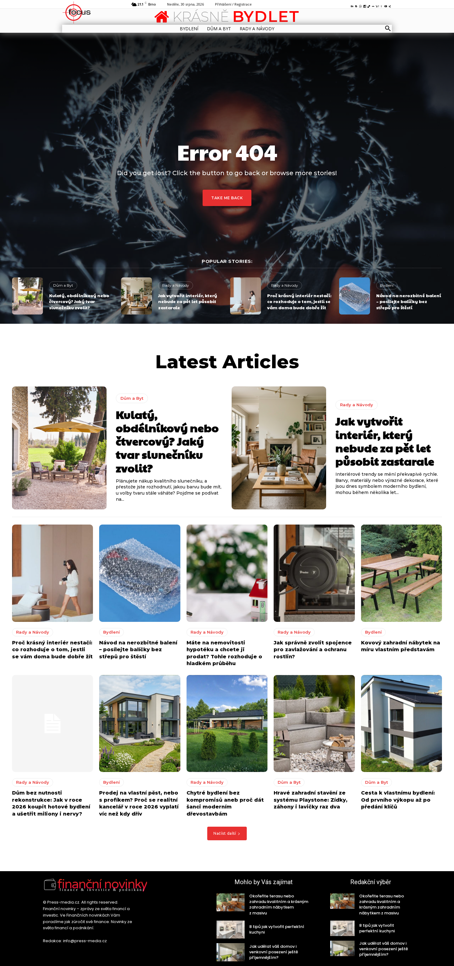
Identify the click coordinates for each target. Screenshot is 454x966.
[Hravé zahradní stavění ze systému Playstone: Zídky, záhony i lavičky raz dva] (314, 723)
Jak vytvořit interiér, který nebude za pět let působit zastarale (187, 301)
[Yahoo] (377, 5)
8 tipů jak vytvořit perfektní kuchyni (276, 929)
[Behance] (352, 5)
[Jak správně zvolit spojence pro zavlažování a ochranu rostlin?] (314, 573)
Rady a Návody (175, 285)
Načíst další (224, 833)
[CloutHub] (360, 5)
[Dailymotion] (365, 5)
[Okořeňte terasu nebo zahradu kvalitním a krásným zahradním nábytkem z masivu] (230, 902)
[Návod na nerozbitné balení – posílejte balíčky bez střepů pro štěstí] (354, 295)
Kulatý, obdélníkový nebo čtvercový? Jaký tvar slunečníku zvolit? (79, 301)
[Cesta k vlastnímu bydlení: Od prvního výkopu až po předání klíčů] (401, 723)
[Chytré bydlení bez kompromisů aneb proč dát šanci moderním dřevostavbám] (227, 723)
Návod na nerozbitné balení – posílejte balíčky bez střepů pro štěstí (408, 301)
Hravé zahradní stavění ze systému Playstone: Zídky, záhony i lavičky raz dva (310, 800)
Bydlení (386, 285)
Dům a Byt (63, 285)
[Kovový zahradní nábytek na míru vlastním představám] (401, 573)
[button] (388, 29)
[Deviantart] (373, 5)
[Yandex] (381, 5)
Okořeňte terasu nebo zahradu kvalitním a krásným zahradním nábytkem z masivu (278, 904)
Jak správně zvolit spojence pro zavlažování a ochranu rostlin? (313, 650)
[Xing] (390, 5)
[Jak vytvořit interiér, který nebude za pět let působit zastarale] (136, 295)
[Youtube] (386, 5)
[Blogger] (356, 5)
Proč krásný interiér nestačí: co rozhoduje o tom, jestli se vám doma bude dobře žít (299, 301)
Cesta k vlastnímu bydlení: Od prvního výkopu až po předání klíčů (398, 800)
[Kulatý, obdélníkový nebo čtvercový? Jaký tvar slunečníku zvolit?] (27, 295)
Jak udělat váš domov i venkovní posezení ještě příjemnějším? (273, 951)
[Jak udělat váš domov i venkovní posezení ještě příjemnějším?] (230, 952)
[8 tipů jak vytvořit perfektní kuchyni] (230, 930)
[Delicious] (369, 5)
